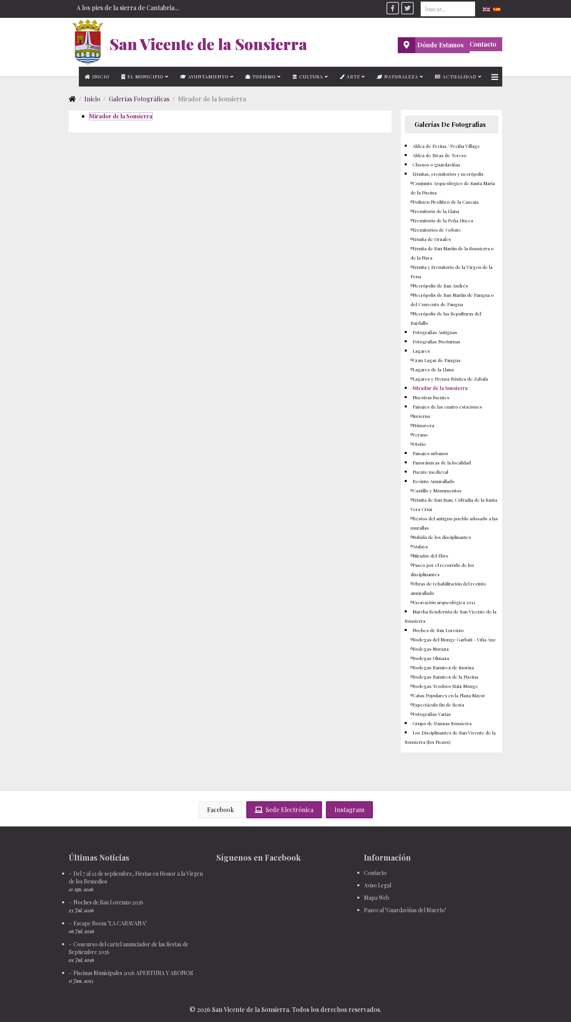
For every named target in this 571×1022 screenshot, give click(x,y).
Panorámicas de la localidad (442, 462)
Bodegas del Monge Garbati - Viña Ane (454, 639)
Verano (420, 434)
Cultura (310, 76)
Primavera (423, 425)
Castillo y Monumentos (437, 490)
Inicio (100, 76)
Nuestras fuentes (431, 397)
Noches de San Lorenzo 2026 (108, 902)
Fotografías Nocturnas (436, 341)
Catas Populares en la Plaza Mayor (449, 695)
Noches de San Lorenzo (438, 630)
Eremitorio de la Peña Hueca (443, 220)
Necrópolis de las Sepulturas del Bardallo (446, 318)
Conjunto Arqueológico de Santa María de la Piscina (453, 188)
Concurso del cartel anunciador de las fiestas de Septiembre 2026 (128, 948)
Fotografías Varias (432, 714)
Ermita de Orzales (432, 239)
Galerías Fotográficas (139, 99)
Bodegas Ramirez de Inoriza (443, 667)
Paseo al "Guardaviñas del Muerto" (405, 910)
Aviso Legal (377, 885)
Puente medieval (430, 472)
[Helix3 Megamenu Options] (494, 77)
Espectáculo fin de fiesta (438, 705)
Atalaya (420, 546)
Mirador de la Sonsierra (120, 116)
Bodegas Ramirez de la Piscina (445, 677)
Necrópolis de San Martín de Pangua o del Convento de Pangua (452, 299)
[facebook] (392, 8)
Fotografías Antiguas (435, 332)
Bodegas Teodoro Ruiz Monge (445, 686)
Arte (352, 76)
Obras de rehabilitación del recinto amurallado (448, 588)
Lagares (421, 351)
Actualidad (459, 76)
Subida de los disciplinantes (442, 537)
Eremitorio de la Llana (436, 211)
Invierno (421, 416)
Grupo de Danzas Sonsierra (442, 723)
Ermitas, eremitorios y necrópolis (448, 174)
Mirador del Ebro (430, 556)
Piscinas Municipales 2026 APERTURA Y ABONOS (133, 973)
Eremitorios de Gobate (437, 230)
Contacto (483, 44)
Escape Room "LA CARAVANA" (110, 923)
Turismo (263, 76)
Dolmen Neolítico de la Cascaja (446, 202)
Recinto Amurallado (433, 481)
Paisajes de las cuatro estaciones (447, 407)
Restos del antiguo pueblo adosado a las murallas (454, 523)
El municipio (145, 76)
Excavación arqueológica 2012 (444, 602)
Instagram (349, 809)
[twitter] (407, 8)
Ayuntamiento (207, 76)
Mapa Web (376, 897)
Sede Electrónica (289, 809)
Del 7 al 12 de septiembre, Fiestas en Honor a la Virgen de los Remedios (136, 877)
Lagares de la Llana (433, 369)
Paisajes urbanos (430, 453)
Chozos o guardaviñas (436, 164)
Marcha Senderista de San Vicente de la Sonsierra (450, 616)
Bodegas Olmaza (431, 658)
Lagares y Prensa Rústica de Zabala (450, 379)
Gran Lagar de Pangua (436, 360)
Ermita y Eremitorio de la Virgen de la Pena (452, 271)
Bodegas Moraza (431, 649)
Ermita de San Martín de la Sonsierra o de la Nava (452, 253)
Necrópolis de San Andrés (440, 285)
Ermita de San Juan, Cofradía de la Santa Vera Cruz (454, 504)
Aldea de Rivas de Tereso (440, 155)
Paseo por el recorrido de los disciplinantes (442, 569)
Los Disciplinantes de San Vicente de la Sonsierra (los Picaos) (450, 737)
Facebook (220, 809)
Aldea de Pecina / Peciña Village (446, 146)
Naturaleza (400, 76)
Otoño (419, 444)
